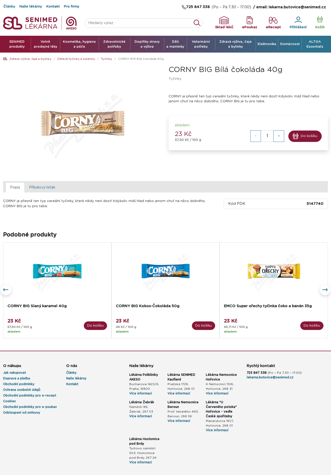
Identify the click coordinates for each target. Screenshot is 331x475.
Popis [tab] (15, 187)
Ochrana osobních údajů (21, 389)
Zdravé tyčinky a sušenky (76, 58)
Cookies (9, 401)
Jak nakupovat (14, 372)
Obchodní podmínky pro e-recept (29, 395)
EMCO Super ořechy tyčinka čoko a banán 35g (268, 306)
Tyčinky (106, 58)
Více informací (140, 393)
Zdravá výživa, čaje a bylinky (30, 58)
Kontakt (53, 6)
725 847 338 (257, 372)
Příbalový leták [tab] (42, 187)
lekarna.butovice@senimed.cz (270, 377)
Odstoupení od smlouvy (21, 412)
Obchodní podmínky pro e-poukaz (30, 406)
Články (9, 6)
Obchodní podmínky (18, 384)
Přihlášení (298, 27)
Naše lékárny (30, 6)
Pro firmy (71, 6)
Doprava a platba (16, 378)
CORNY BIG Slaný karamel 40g (37, 306)
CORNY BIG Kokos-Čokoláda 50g (147, 306)
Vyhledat (199, 23)
